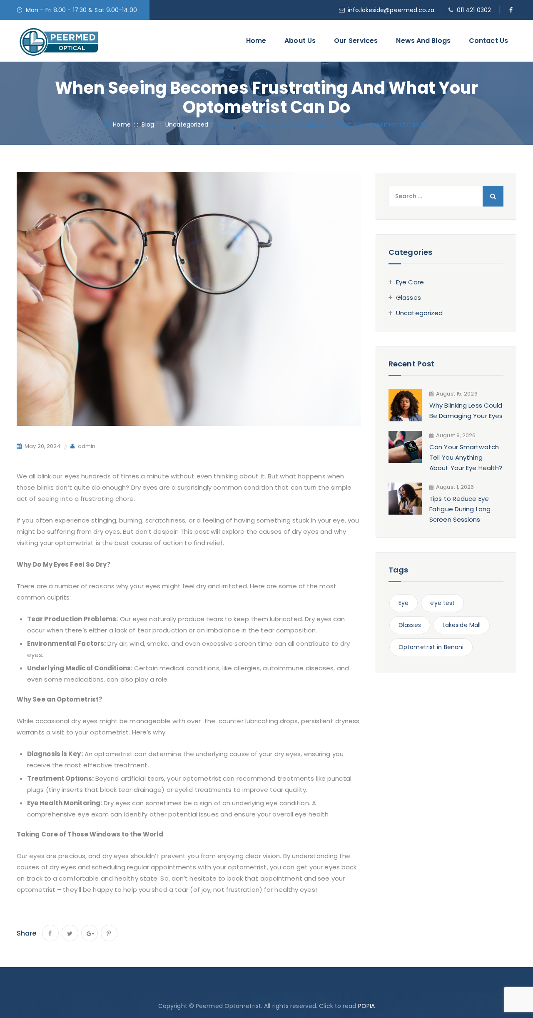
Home (256, 40)
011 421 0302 (474, 10)
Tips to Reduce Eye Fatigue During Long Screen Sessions (460, 509)
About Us (300, 40)
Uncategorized (419, 313)
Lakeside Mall (462, 625)
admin (87, 446)
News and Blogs (423, 40)
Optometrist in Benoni (431, 647)
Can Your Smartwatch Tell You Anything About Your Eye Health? (465, 457)
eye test (442, 603)
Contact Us (488, 40)
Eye (403, 603)
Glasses (408, 297)
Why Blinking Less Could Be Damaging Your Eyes (466, 410)
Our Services (356, 40)
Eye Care (410, 282)
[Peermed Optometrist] (59, 41)
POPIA (366, 1006)
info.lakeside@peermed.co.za (391, 10)
